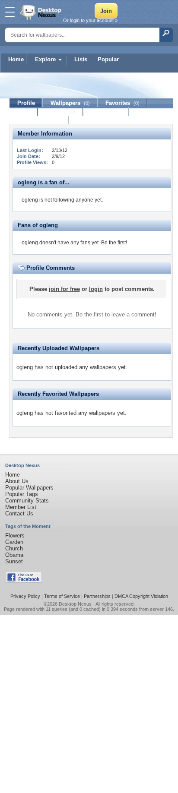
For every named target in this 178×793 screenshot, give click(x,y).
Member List (20, 507)
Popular (108, 59)
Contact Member (39, 120)
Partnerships (97, 596)
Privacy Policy (25, 596)
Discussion (106, 111)
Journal (61, 111)
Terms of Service (62, 596)
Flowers (15, 535)
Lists (80, 59)
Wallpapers (70, 103)
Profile (26, 103)
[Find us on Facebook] (23, 581)
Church (14, 548)
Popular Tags (21, 494)
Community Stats (27, 500)
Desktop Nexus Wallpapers (41, 12)
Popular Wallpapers (29, 487)
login (96, 289)
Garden (14, 542)
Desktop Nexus (75, 604)
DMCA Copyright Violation (141, 596)
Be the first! (114, 243)
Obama (14, 555)
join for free (64, 289)
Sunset (14, 561)
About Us (17, 481)
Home (16, 59)
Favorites (122, 103)
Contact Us (19, 513)
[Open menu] (10, 12)
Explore (45, 59)
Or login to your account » (90, 20)
